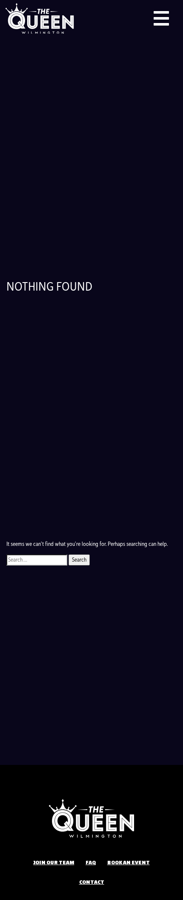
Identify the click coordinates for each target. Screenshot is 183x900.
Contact (91, 882)
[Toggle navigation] (161, 18)
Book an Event (128, 862)
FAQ (91, 862)
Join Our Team (53, 862)
